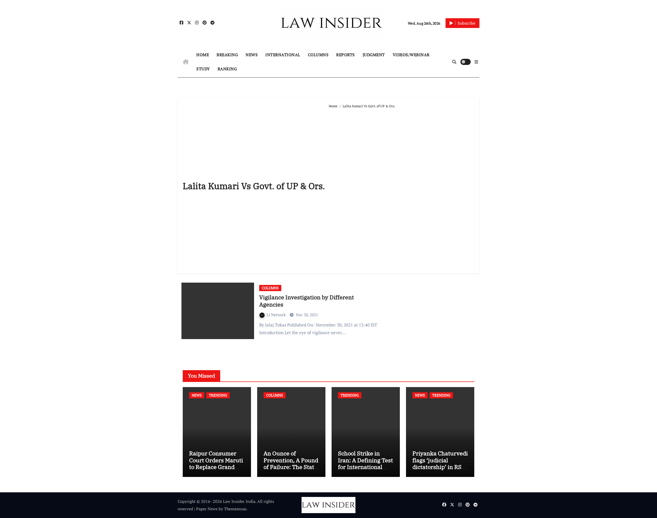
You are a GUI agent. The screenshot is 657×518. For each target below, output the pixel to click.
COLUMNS (318, 54)
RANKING (227, 69)
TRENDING (218, 395)
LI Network (277, 314)
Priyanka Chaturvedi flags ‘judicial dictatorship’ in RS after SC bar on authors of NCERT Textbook (440, 470)
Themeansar (235, 509)
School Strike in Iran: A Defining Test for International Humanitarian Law (365, 463)
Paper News (207, 509)
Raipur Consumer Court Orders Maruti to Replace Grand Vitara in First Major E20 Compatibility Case (216, 470)
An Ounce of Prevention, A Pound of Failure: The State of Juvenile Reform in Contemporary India (291, 470)
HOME (202, 54)
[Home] (185, 62)
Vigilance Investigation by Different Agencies (306, 300)
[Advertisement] (401, 189)
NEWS (252, 54)
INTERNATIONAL (282, 54)
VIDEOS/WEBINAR (411, 54)
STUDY (203, 69)
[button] (476, 61)
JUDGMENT (374, 54)
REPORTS (345, 54)
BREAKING (227, 54)
